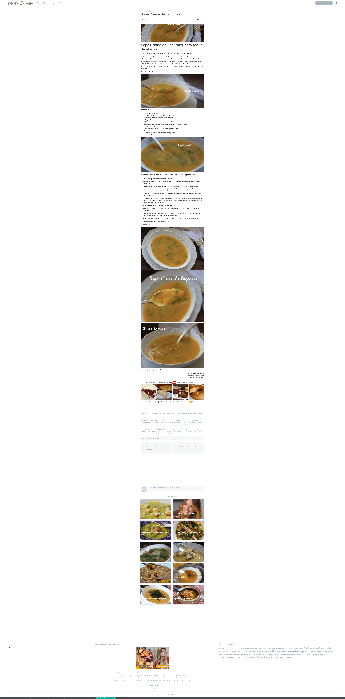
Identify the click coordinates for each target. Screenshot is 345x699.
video (179, 433)
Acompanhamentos (238, 648)
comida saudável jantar (160, 415)
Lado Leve (315, 651)
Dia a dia (277, 651)
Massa (232, 654)
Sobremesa (317, 654)
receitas (160, 427)
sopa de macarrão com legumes (174, 431)
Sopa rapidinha (163, 11)
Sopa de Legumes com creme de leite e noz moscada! (188, 576)
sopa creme (199, 427)
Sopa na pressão (153, 11)
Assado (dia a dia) (282, 648)
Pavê (266, 654)
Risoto (309, 654)
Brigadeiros (226, 651)
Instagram (302, 651)
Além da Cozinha (250, 648)
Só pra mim (228, 657)
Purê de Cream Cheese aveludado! (153, 448)
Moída (263, 654)
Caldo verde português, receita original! (155, 556)
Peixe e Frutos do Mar (277, 654)
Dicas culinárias (289, 651)
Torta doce (237, 657)
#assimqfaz (145, 413)
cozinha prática (191, 422)
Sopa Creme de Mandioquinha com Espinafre (154, 533)
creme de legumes (152, 424)
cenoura (162, 413)
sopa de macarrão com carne (155, 431)
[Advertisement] (172, 470)
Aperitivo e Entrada (261, 648)
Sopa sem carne (173, 11)
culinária (161, 424)
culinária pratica (170, 424)
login (161, 487)
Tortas (244, 657)
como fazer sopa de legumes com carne (152, 422)
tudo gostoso (171, 433)
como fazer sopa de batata (162, 420)
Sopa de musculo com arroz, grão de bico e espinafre (187, 533)
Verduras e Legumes (285, 657)
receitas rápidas (169, 427)
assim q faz (154, 413)
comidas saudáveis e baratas (190, 418)
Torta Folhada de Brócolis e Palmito (188, 447)
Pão (292, 654)
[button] (196, 19)
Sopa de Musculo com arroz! (184, 513)
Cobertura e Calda (242, 651)
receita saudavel (151, 427)
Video (46, 3)
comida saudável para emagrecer (177, 415)
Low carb (226, 654)
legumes (195, 424)
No (100, 698)
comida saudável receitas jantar (155, 418)
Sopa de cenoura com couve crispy (154, 599)
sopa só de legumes (160, 433)
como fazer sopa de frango (195, 420)
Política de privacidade (109, 698)
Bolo (306, 648)
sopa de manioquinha (190, 431)
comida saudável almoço (172, 413)
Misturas (252, 654)
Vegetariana (263, 657)
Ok (97, 698)
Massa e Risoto (241, 654)
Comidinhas (266, 651)
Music (60, 3)
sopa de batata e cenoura (174, 429)
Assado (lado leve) (293, 648)
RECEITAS (297, 654)
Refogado (303, 654)
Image (53, 3)
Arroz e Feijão (273, 648)
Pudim (288, 654)
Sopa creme (144, 11)
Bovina (221, 651)
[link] (202, 19)
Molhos (258, 654)
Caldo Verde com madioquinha (152, 513)
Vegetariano (273, 657)
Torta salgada (251, 657)
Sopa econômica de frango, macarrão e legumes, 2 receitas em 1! (188, 597)
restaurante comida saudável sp (184, 427)
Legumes (324, 651)
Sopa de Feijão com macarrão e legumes (152, 576)
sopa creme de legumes (148, 429)
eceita (179, 424)
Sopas (181, 11)
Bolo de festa (314, 648)
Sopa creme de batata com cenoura (187, 556)
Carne (233, 651)
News (39, 3)
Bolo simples (325, 648)
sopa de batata (161, 429)
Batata (301, 648)
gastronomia (186, 424)
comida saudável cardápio (189, 413)
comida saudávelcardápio (173, 418)
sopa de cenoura (188, 429)
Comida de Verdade (254, 651)
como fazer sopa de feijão (178, 420)
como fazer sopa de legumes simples (175, 422)
